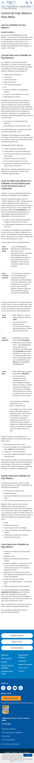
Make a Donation (25, 664)
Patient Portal (23, 668)
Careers (4, 662)
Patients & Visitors (17, 636)
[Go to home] (15, 2)
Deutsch (14, 752)
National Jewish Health (12, 744)
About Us (4, 655)
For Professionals (17, 648)
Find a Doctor (6, 658)
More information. (19, 761)
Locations (22, 661)
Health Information (12, 6)
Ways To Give (17, 642)
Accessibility (6, 736)
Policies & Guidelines (9, 729)
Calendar (21, 671)
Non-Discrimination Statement (12, 733)
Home (3, 6)
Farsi (20, 752)
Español (7, 752)
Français (26, 752)
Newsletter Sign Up (11, 698)
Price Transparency (8, 740)
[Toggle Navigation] (3, 2)
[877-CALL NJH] (27, 2)
